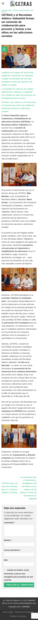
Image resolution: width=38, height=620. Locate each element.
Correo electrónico (12, 550)
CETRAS (15, 10)
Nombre (8, 540)
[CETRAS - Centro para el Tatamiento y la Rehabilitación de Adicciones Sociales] (20, 3)
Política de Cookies (18, 616)
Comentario (9, 523)
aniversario (6, 10)
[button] (2, 3)
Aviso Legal (8, 612)
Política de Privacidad (24, 612)
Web (6, 560)
